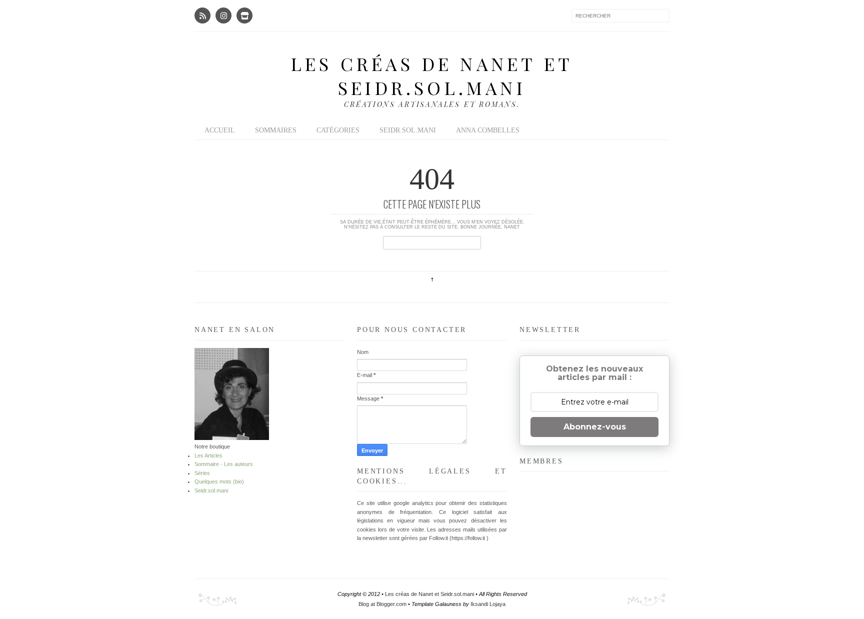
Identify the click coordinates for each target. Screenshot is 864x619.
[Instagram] (224, 16)
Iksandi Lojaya (488, 604)
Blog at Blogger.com (383, 604)
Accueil (219, 130)
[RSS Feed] (202, 16)
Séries (202, 473)
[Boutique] (244, 16)
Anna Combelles (488, 130)
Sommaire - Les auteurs (223, 464)
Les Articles (208, 455)
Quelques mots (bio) (219, 481)
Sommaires (275, 130)
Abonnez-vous (595, 427)
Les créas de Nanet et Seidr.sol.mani (432, 76)
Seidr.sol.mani (408, 130)
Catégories (338, 130)
